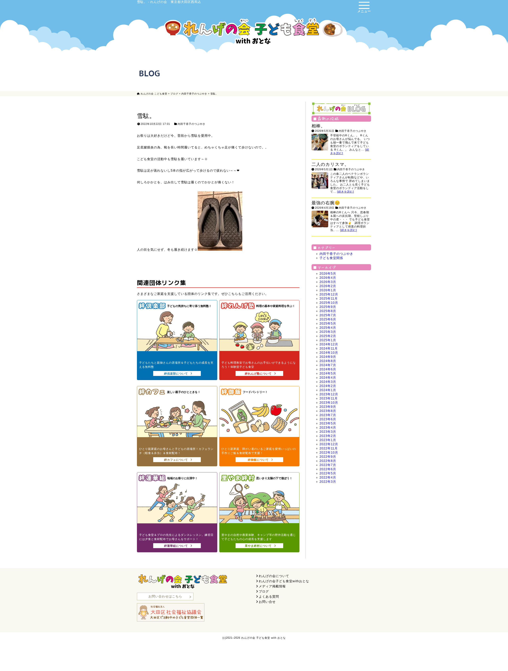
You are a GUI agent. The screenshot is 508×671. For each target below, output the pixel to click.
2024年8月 (327, 361)
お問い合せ (267, 601)
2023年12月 (328, 394)
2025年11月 (328, 298)
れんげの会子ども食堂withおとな (284, 581)
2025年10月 (328, 302)
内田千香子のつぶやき (191, 123)
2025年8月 (327, 311)
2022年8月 (327, 461)
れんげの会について (274, 576)
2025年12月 (328, 294)
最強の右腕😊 (326, 202)
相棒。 (318, 125)
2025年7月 (327, 315)
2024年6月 (327, 369)
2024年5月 (327, 373)
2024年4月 (327, 377)
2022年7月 (327, 465)
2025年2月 (327, 336)
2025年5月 (327, 323)
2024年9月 (327, 356)
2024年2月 (327, 386)
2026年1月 (327, 290)
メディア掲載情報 (272, 586)
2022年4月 (327, 477)
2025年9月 (327, 307)
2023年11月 (328, 398)
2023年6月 (327, 419)
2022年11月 (328, 448)
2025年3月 (327, 332)
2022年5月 (327, 473)
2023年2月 (327, 436)
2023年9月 (327, 406)
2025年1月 (327, 340)
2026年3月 (327, 282)
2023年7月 (327, 415)
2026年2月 (327, 286)
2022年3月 (327, 481)
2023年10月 (328, 402)
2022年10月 (328, 452)
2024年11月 (328, 348)
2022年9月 (327, 456)
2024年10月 (328, 352)
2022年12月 (328, 444)
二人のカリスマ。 (330, 164)
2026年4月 (327, 277)
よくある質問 (269, 596)
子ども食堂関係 (331, 258)
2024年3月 (327, 381)
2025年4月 (327, 327)
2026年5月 (327, 273)
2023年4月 (327, 427)
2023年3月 (327, 431)
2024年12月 (328, 344)
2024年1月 (327, 390)
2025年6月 (327, 319)
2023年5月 (327, 423)
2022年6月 (327, 469)
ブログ (264, 591)
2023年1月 (327, 440)
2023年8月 (327, 411)
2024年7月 (327, 365)
